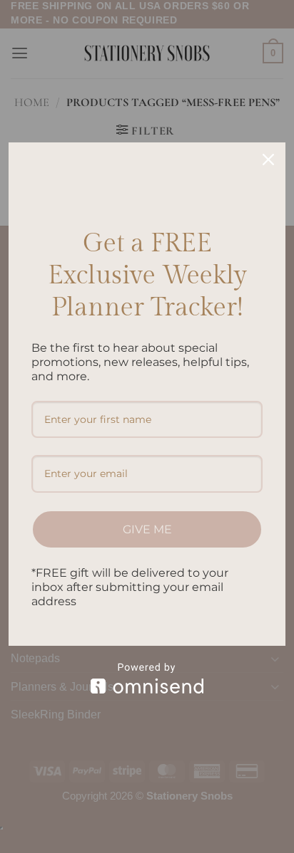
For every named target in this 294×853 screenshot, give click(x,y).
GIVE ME (147, 529)
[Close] (268, 159)
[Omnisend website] (147, 678)
